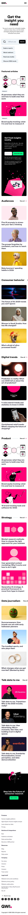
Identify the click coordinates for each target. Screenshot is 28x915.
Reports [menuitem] (3, 851)
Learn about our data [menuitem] (7, 824)
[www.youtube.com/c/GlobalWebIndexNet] (18, 899)
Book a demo (14, 797)
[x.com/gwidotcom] (6, 899)
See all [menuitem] (3, 890)
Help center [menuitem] (4, 854)
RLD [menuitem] (2, 834)
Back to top (7, 896)
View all (22, 201)
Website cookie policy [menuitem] (7, 884)
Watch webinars (8, 52)
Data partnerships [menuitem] (6, 839)
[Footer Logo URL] (6, 906)
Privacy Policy (18, 158)
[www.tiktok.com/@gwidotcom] (15, 899)
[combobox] (14, 41)
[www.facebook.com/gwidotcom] (2, 899)
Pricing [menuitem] (3, 827)
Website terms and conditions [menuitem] (9, 878)
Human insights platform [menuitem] (8, 819)
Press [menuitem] (3, 866)
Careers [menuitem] (3, 864)
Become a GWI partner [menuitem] (7, 842)
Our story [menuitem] (4, 861)
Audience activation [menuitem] (7, 836)
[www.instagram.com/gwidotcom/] (12, 899)
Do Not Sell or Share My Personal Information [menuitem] (10, 887)
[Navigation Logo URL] (4, 3)
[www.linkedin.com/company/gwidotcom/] (9, 899)
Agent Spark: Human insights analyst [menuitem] (11, 821)
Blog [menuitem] (2, 849)
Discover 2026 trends (9, 61)
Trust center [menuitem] (4, 872)
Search (22, 41)
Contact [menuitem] (3, 869)
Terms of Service (8, 164)
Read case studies (8, 57)
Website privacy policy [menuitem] (7, 881)
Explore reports (8, 48)
